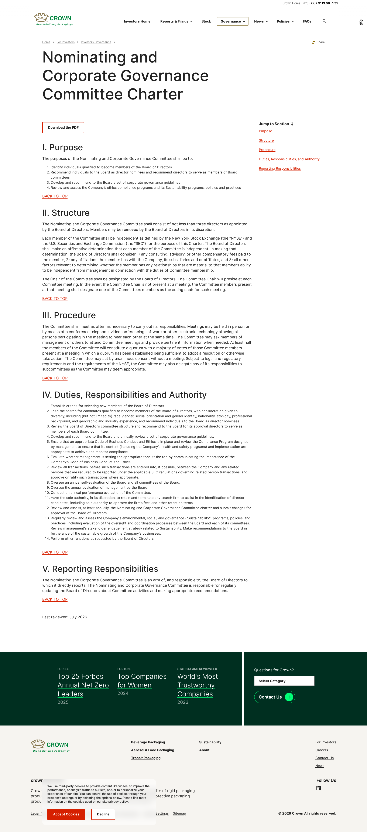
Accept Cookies (66, 814)
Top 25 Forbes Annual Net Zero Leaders (83, 685)
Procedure (267, 149)
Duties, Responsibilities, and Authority (289, 159)
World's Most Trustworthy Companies (197, 685)
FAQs (307, 21)
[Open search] (324, 21)
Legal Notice (41, 813)
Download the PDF (63, 127)
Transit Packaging (146, 758)
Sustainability (210, 742)
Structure (266, 140)
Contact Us (270, 697)
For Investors (66, 42)
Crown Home (291, 3)
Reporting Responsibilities (280, 168)
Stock (206, 21)
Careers (321, 750)
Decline (103, 814)
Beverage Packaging (148, 742)
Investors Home (137, 21)
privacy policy (118, 801)
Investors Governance (96, 42)
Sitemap (179, 813)
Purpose (265, 131)
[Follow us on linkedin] (318, 789)
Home (46, 42)
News (319, 766)
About (204, 750)
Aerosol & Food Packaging (152, 750)
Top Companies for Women (142, 680)
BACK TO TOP (55, 196)
